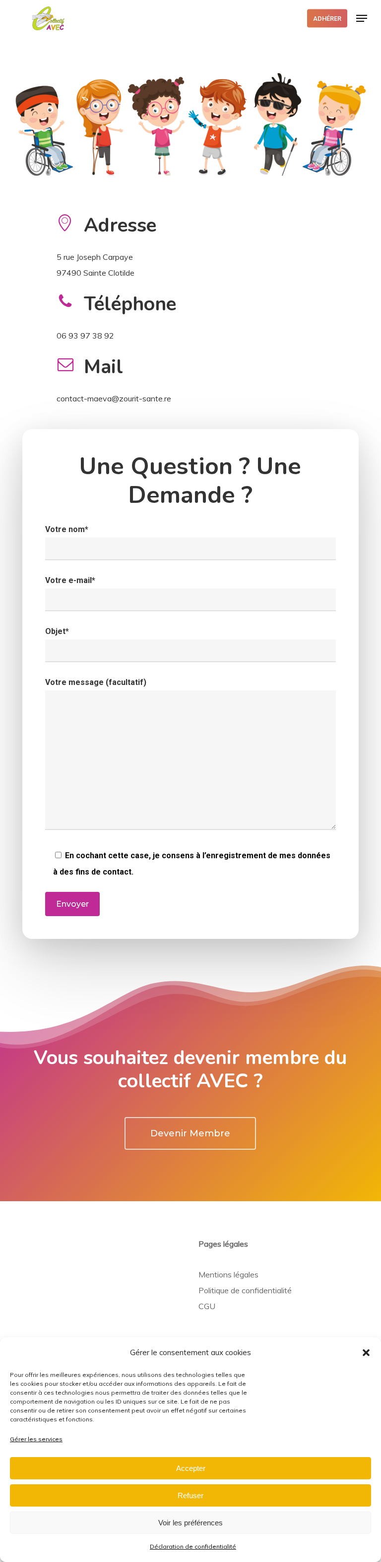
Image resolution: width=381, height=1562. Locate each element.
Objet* (57, 631)
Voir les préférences (190, 1522)
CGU (206, 1306)
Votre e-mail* (70, 580)
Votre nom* (66, 529)
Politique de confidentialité (245, 1290)
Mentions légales (228, 1274)
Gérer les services (36, 1439)
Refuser (190, 1495)
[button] (366, 1353)
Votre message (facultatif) (95, 682)
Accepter (190, 1468)
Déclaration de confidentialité (193, 1546)
